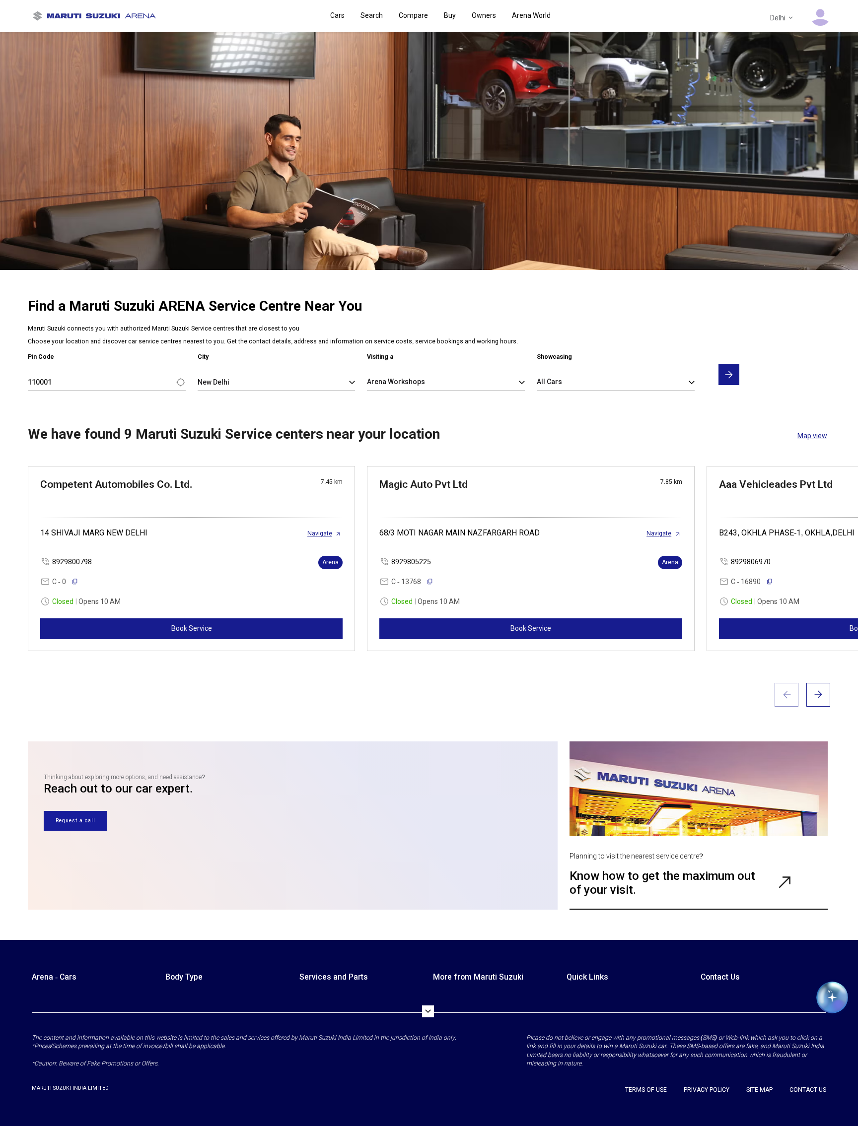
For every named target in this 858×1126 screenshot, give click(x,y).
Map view (812, 436)
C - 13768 (406, 582)
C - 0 (59, 582)
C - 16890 (746, 582)
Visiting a (380, 356)
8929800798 (72, 562)
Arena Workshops (396, 382)
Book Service (191, 628)
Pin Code (41, 356)
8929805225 (411, 562)
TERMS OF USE (646, 1089)
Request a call (75, 820)
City (203, 356)
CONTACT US (807, 1089)
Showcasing (554, 356)
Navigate (319, 533)
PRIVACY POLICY (706, 1089)
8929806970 (751, 562)
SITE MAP (759, 1089)
